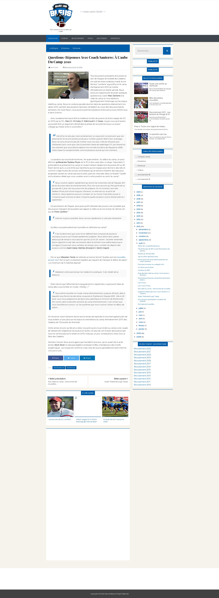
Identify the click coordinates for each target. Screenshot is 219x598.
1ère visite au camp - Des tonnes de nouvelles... (154, 289)
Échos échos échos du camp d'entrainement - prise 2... (154, 279)
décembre (143, 229)
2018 (139, 199)
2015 (138, 209)
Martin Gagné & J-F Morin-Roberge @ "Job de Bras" (86, 420)
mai (140, 315)
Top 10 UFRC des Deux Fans (148, 256)
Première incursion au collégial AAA (151, 264)
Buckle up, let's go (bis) (146, 254)
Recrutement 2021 (142, 352)
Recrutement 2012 (142, 379)
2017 (138, 202)
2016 (139, 206)
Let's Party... (142, 283)
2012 (138, 219)
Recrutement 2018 (142, 361)
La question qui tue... (158, 134)
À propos (115, 38)
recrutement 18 (144, 175)
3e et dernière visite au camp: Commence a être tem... (153, 274)
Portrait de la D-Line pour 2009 (113, 420)
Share (56, 358)
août (141, 243)
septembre (144, 240)
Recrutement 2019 (142, 357)
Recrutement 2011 (142, 382)
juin (140, 312)
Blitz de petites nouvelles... (156, 99)
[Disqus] (88, 460)
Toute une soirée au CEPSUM (158, 85)
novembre (143, 233)
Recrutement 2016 (142, 367)
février (141, 325)
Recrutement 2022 (142, 348)
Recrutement (78, 38)
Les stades (102, 38)
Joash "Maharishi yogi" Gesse (116, 382)
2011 (138, 223)
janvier (142, 329)
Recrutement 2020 (142, 355)
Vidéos (140, 170)
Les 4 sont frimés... (144, 286)
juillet (141, 308)
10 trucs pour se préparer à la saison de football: (152, 300)
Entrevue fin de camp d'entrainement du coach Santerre (153, 260)
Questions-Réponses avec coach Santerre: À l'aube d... (154, 292)
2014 (139, 213)
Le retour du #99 (144, 270)
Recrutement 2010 (142, 385)
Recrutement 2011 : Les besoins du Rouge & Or (159, 113)
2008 (139, 337)
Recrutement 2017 (142, 364)
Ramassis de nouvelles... (146, 304)
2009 (139, 333)
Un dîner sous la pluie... (146, 267)
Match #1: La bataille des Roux (149, 246)
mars (141, 322)
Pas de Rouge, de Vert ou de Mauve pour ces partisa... (154, 250)
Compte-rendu (144, 157)
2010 (139, 226)
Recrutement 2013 (142, 376)
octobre (142, 236)
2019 (139, 195)
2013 (139, 216)
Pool (90, 38)
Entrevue (71, 368)
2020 (139, 192)
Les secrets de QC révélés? (60, 419)
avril (140, 319)
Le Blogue (53, 38)
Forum (64, 38)
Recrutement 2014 (142, 373)
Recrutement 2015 (142, 370)
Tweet (72, 358)
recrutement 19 (144, 179)
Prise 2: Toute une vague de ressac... (150, 126)
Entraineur (59, 368)
